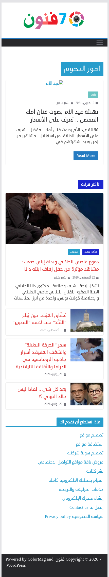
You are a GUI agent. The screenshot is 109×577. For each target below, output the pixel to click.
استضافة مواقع (89, 444)
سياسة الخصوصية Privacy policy (74, 516)
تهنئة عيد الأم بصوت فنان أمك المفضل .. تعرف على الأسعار (62, 116)
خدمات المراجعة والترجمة (81, 489)
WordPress (16, 565)
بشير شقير (63, 103)
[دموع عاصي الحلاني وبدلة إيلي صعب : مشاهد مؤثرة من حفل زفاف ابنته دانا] (54, 218)
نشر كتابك (94, 471)
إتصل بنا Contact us (86, 507)
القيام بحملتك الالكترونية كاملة (75, 480)
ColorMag (37, 559)
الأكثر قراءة (90, 252)
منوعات (74, 252)
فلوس (93, 95)
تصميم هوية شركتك (85, 453)
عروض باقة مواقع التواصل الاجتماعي (70, 462)
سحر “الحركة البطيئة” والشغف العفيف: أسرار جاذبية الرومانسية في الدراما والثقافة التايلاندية (41, 355)
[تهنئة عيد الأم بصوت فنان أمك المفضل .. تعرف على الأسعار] (54, 83)
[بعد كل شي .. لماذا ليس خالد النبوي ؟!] (86, 396)
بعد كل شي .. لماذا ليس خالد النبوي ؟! (41, 393)
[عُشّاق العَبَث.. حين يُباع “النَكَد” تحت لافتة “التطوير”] (86, 322)
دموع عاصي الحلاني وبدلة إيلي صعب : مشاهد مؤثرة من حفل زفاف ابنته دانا (60, 265)
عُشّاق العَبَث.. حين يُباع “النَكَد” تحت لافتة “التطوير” (39, 319)
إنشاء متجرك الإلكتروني (82, 498)
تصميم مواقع (91, 435)
